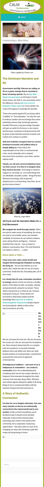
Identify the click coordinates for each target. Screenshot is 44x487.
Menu (23, 17)
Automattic (21, 483)
